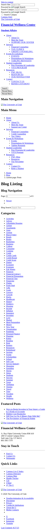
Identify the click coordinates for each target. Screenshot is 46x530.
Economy (10, 265)
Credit (8, 253)
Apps (8, 230)
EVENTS (15, 56)
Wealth (9, 396)
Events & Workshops (14, 138)
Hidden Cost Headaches (16, 414)
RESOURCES (17, 74)
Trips (8, 391)
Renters (9, 345)
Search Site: (6, 4)
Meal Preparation (13, 322)
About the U (11, 507)
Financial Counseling (19, 47)
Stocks (9, 371)
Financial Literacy (13, 274)
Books (8, 239)
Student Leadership (14, 63)
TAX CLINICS (17, 49)
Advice (9, 221)
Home (8, 118)
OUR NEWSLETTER (20, 77)
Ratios (8, 338)
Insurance (10, 313)
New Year (10, 327)
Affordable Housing (14, 223)
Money (9, 325)
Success (9, 378)
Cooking (9, 251)
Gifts (8, 288)
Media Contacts (12, 510)
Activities (10, 219)
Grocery (9, 292)
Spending (10, 368)
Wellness (9, 398)
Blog (8, 175)
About (8, 35)
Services (9, 45)
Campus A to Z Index (15, 471)
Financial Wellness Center (18, 24)
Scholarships (11, 357)
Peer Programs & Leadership (22, 65)
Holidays (9, 304)
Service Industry (12, 364)
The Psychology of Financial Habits (20, 418)
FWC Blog (15, 157)
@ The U (10, 485)
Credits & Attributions (15, 505)
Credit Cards (11, 255)
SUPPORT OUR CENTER (22, 42)
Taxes (8, 382)
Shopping (10, 366)
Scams (8, 355)
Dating (9, 262)
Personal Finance (13, 334)
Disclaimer (10, 501)
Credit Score (11, 260)
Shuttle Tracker (12, 478)
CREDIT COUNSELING (22, 51)
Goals (8, 290)
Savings (9, 352)
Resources (10, 70)
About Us (15, 38)
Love (8, 318)
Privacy (9, 503)
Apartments (10, 228)
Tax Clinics (16, 136)
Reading (9, 341)
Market (9, 320)
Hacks (8, 297)
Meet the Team (17, 40)
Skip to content (7, 2)
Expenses (10, 267)
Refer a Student (17, 168)
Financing (10, 281)
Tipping (9, 387)
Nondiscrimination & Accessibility (20, 498)
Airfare (9, 225)
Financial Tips (12, 278)
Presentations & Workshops (22, 58)
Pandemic (10, 331)
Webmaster (10, 458)
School (9, 359)
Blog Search (6, 207)
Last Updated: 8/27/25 (10, 528)
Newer (9, 201)
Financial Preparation (14, 276)
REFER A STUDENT (20, 84)
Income (9, 308)
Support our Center (19, 127)
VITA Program (17, 152)
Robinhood (10, 350)
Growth (9, 295)
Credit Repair (11, 258)
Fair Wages (10, 269)
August (9, 232)
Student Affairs (9, 30)
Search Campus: (7, 9)
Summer (9, 380)
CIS (7, 481)
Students (9, 375)
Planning (9, 336)
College (9, 246)
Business (9, 244)
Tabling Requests (18, 145)
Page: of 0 (17, 196)
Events (14, 141)
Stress (8, 373)
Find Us (9, 454)
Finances (9, 272)
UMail (8, 483)
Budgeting (10, 242)
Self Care (10, 361)
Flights (9, 283)
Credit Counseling (18, 134)
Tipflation (10, 384)
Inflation (9, 311)
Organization (11, 329)
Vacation (9, 394)
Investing (10, 315)
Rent (8, 343)
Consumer (10, 249)
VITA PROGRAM (19, 68)
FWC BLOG (16, 72)
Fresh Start (10, 285)
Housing (9, 306)
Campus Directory (13, 474)
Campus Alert (6, 17)
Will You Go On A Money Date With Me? (23, 416)
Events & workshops (14, 54)
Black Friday (11, 235)
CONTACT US (17, 81)
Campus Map (11, 476)
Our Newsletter (17, 161)
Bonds (8, 237)
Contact (9, 79)
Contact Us (15, 166)
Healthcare (10, 299)
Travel (8, 389)
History (9, 302)
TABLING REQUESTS (21, 61)
